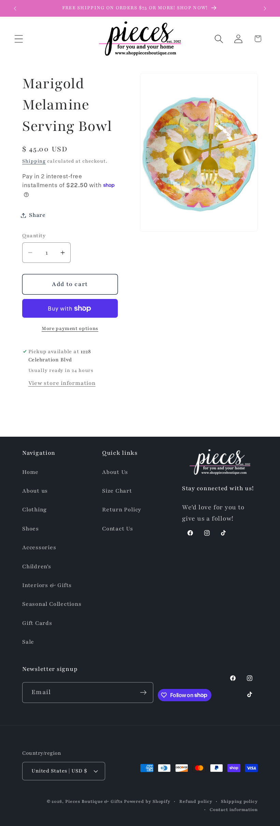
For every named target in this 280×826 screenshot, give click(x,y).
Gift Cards (37, 623)
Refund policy (195, 801)
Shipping (34, 161)
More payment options (70, 328)
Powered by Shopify (147, 801)
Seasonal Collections (52, 604)
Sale (28, 642)
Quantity (33, 235)
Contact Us (117, 528)
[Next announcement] (264, 8)
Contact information (234, 809)
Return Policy (121, 509)
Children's (36, 566)
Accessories (39, 547)
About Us (115, 472)
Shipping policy (239, 801)
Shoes (30, 528)
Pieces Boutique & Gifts (94, 801)
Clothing (34, 509)
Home (30, 472)
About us (35, 491)
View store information (62, 383)
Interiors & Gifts (47, 585)
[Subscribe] (143, 692)
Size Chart (117, 491)
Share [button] (37, 215)
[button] (18, 38)
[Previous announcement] (15, 8)
